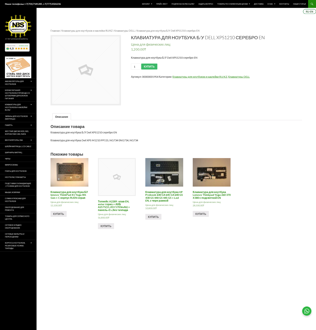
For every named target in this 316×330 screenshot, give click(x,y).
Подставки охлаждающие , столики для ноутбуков (18, 184)
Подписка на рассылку (182, 4)
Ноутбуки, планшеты (15, 177)
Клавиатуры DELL (124, 30)
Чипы (7, 159)
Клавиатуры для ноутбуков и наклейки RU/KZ (87, 30)
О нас (270, 4)
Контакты (284, 4)
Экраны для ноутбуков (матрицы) (16, 117)
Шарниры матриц (13, 152)
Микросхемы (11, 165)
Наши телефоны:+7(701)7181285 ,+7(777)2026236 (33, 3)
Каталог (146, 4)
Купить (58, 213)
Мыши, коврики (12, 192)
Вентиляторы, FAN (14, 140)
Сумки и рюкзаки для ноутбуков (15, 199)
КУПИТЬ (149, 66)
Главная (55, 30)
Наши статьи (299, 4)
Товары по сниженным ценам (232, 4)
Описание (61, 116)
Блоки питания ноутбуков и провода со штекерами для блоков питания (17, 94)
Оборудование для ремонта (14, 208)
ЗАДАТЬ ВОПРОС (205, 4)
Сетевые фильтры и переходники (14, 235)
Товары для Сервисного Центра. (17, 217)
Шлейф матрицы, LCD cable (18, 146)
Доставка (258, 4)
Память (9, 125)
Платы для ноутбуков (15, 171)
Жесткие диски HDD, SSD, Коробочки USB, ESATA (17, 132)
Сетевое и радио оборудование (13, 226)
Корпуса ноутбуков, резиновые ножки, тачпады (15, 245)
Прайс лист (162, 4)
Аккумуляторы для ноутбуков (14, 82)
